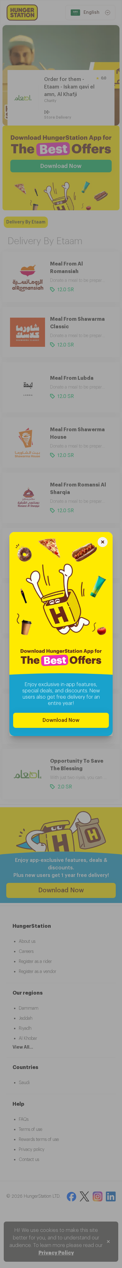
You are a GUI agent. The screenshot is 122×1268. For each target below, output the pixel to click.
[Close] (103, 543)
